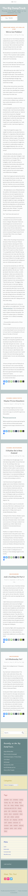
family (16, 803)
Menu (15, 2)
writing (19, 828)
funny (12, 805)
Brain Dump (6, 27)
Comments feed (7, 851)
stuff (14, 29)
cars (11, 800)
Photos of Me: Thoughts (9, 770)
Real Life (21, 27)
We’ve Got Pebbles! (14, 32)
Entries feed (6, 849)
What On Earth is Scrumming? (10, 754)
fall (12, 803)
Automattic (14, 892)
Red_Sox (6, 820)
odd (5, 817)
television (15, 823)
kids (9, 811)
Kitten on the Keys (8, 308)
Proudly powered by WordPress (8, 890)
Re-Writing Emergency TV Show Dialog (12, 756)
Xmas (5, 831)
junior (5, 811)
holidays (17, 805)
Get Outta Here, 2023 (8, 764)
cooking (21, 800)
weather (16, 825)
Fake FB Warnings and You (9, 767)
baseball (6, 800)
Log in (5, 846)
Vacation (6, 825)
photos (19, 398)
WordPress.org (7, 854)
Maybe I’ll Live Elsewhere (14, 401)
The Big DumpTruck (14, 8)
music (10, 814)
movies (6, 814)
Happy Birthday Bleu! (8, 751)
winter (11, 828)
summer (10, 823)
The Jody (21, 35)
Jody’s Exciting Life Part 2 (14, 577)
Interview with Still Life (10, 808)
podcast (17, 817)
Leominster (14, 811)
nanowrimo (15, 814)
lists (17, 27)
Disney (6, 803)
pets (8, 817)
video (11, 825)
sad (10, 820)
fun (8, 805)
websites (21, 825)
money (20, 811)
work (15, 828)
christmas (15, 800)
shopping (15, 820)
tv (19, 823)
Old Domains (6, 762)
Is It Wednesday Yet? (14, 659)
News (21, 814)
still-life (20, 820)
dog (10, 803)
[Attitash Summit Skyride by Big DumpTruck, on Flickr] (9, 417)
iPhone (19, 808)
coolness (9, 398)
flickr (20, 803)
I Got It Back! (7, 759)
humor (13, 27)
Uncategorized (17, 447)
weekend (6, 828)
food (5, 805)
